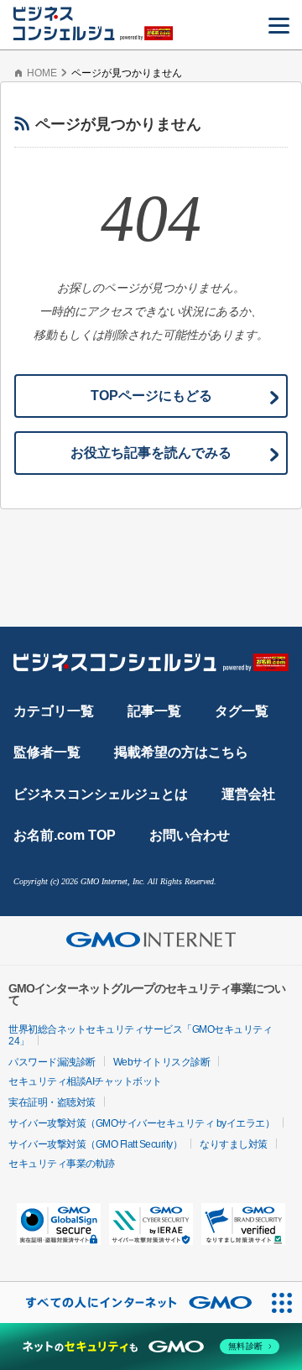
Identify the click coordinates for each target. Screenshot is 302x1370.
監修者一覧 (47, 752)
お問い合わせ (189, 835)
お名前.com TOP (64, 835)
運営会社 (248, 794)
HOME (42, 73)
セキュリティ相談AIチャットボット (85, 1081)
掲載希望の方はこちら (181, 752)
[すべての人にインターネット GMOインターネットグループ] (130, 1302)
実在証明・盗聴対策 (52, 1102)
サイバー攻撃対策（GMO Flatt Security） (95, 1144)
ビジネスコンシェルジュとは (100, 794)
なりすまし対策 (234, 1144)
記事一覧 (154, 711)
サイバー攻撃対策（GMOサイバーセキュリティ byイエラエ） (141, 1123)
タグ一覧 (241, 711)
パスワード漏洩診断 (52, 1062)
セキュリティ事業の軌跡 (61, 1163)
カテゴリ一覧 (53, 711)
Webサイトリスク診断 (162, 1062)
